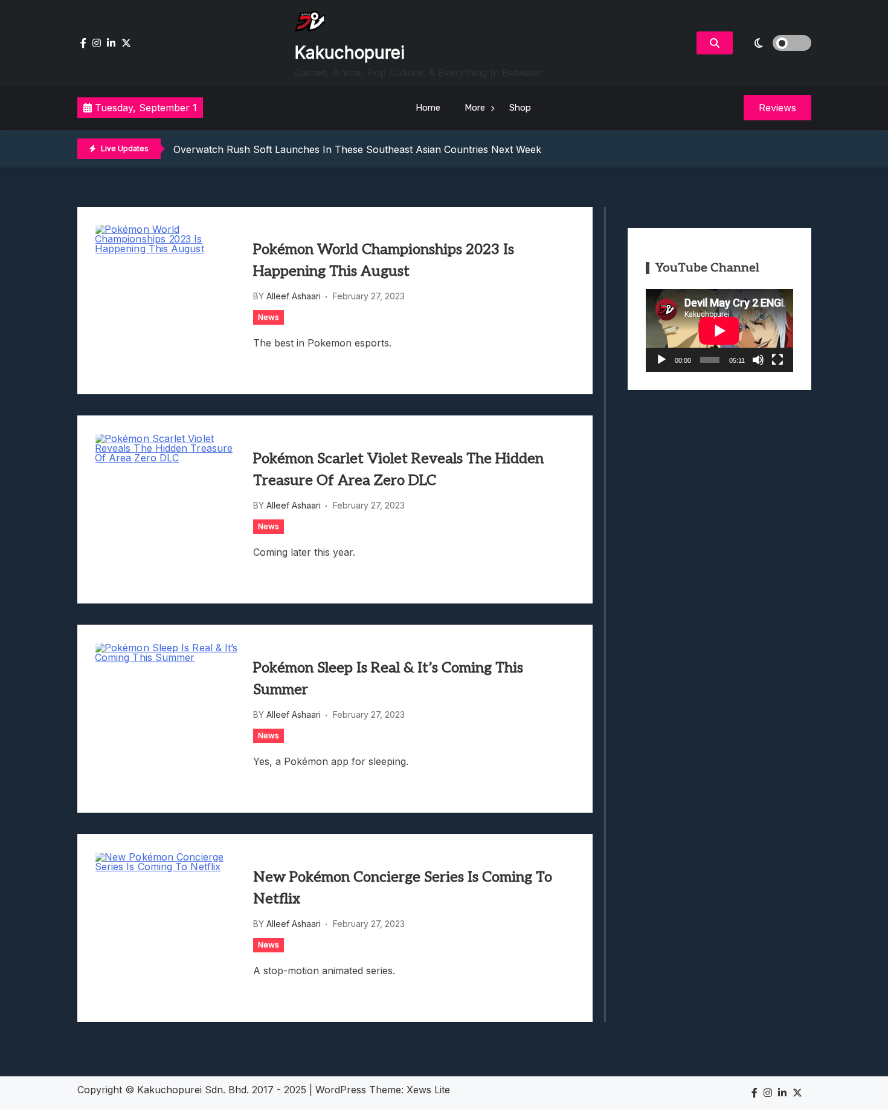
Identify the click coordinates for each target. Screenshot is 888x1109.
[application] (719, 330)
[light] (775, 43)
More (475, 107)
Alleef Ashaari (293, 296)
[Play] (661, 360)
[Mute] (758, 360)
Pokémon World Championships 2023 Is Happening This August (383, 260)
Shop (520, 107)
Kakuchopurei (350, 52)
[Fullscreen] (777, 360)
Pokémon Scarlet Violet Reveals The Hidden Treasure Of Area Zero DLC (398, 469)
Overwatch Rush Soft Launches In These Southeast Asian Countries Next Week (357, 149)
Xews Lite (428, 1090)
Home (428, 107)
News (268, 317)
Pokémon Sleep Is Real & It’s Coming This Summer (388, 678)
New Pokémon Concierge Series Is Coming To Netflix (402, 888)
